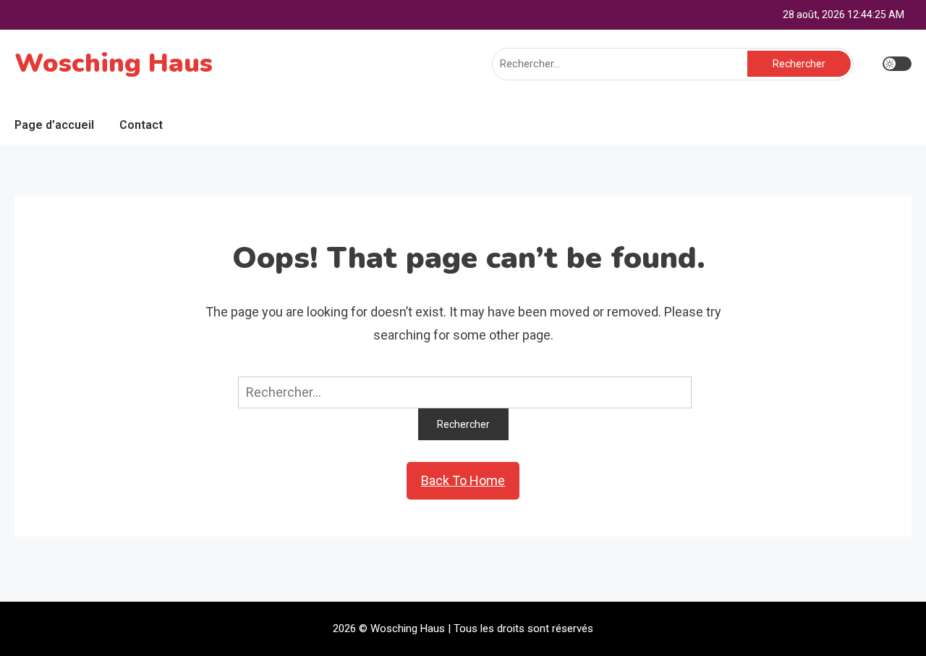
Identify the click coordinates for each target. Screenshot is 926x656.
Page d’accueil (54, 125)
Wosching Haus (113, 63)
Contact (141, 125)
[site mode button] (897, 63)
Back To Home (463, 480)
